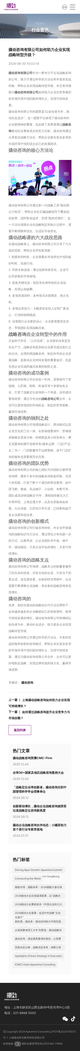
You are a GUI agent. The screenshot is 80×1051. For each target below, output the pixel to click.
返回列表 (20, 730)
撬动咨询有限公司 (20, 73)
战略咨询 (17, 334)
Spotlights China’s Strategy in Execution (38, 955)
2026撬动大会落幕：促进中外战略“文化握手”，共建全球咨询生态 (38, 916)
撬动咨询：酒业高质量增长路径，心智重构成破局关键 (38, 942)
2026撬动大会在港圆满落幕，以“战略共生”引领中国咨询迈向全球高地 (38, 899)
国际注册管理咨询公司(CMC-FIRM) (42, 1043)
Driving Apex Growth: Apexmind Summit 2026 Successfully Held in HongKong (38, 873)
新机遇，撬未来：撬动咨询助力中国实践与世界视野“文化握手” (38, 925)
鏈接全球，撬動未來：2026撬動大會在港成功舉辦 (38, 890)
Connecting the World (28, 878)
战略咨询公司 (50, 398)
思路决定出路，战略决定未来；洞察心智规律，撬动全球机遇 (38, 950)
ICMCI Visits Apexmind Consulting (35, 964)
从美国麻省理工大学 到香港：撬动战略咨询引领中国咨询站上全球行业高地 (38, 933)
